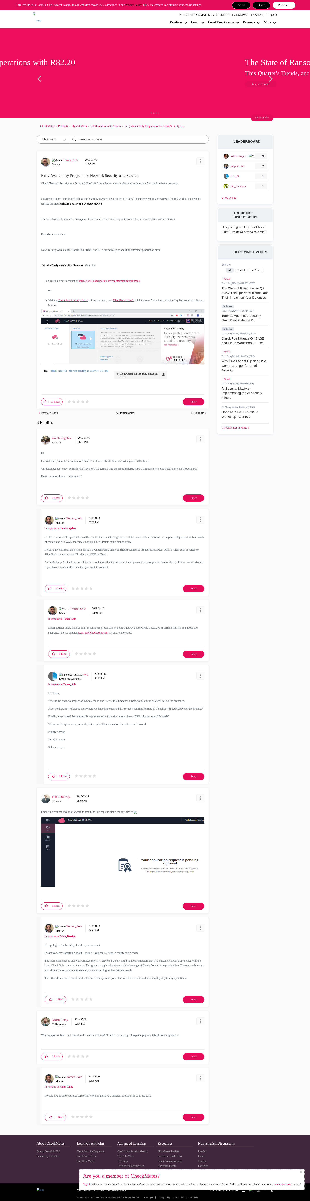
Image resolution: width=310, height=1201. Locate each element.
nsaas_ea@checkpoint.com (93, 632)
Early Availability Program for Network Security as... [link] (155, 126)
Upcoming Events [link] (167, 1166)
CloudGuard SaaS (123, 300)
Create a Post (262, 117)
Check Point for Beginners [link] (90, 1151)
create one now (282, 1184)
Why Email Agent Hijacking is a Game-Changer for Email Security (244, 365)
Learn (195, 22)
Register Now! (62, 84)
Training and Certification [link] (130, 1166)
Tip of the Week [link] (125, 1156)
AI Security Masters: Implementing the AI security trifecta (242, 393)
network (62, 371)
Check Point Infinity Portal (73, 300)
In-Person (227, 306)
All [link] (229, 270)
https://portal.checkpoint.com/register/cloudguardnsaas (109, 280)
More (267, 22)
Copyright (148, 1197)
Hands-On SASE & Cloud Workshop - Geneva (240, 414)
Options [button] (204, 125)
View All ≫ (229, 197)
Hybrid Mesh (79, 126)
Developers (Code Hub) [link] (170, 1156)
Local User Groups (221, 22)
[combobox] (139, 139)
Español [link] (202, 1151)
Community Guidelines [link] (48, 1156)
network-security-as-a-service (83, 371)
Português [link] (203, 1166)
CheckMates (47, 126)
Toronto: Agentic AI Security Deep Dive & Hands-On (241, 318)
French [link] (201, 1156)
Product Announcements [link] (170, 1161)
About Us (179, 1197)
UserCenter (193, 1197)
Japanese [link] (202, 1161)
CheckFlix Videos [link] (86, 1161)
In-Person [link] (256, 270)
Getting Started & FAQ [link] (48, 1151)
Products (176, 22)
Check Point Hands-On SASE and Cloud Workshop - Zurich (243, 341)
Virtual (226, 279)
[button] (241, 5)
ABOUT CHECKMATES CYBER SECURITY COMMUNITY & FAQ (221, 14)
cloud (54, 371)
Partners (249, 22)
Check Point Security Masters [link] (132, 1151)
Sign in (87, 1184)
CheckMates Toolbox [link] (168, 1151)
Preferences (284, 5)
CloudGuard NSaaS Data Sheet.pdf (139, 373)
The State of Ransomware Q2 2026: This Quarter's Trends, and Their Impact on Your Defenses (245, 292)
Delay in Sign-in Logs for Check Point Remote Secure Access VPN (244, 229)
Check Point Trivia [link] (86, 1156)
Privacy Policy (133, 4)
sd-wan (104, 371)
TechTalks (122, 1161)
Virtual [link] (241, 270)
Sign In (273, 14)
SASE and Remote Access (106, 126)
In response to (60, 528)
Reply (194, 401)
